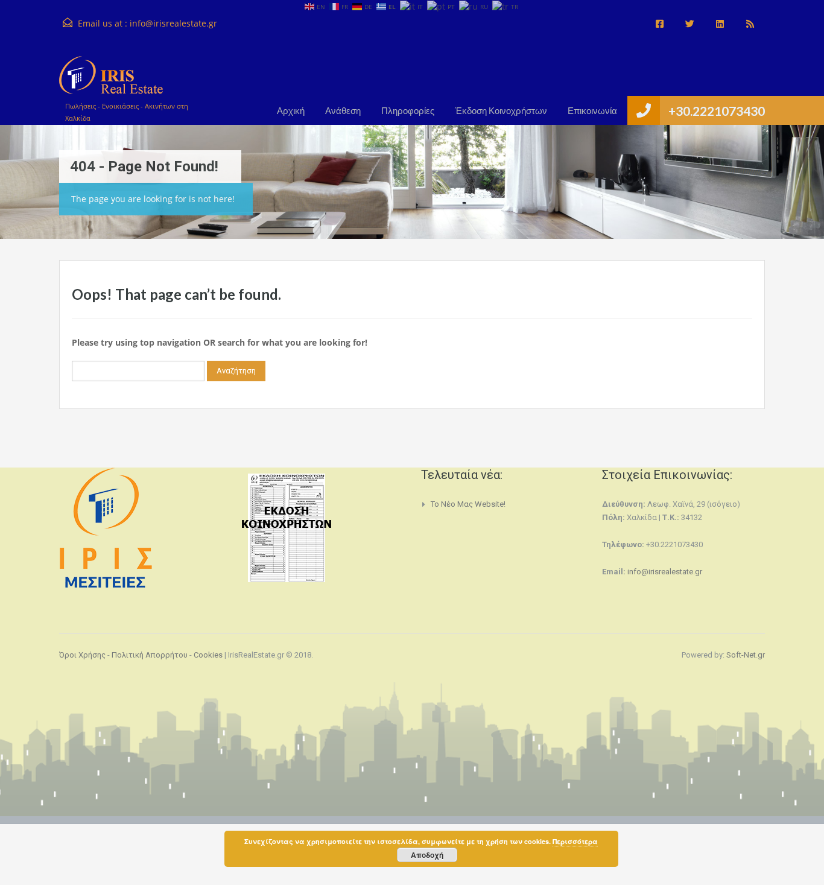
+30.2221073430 (716, 110)
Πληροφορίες (407, 110)
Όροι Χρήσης (82, 654)
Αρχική (291, 110)
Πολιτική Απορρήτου (150, 654)
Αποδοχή (427, 854)
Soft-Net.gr (745, 654)
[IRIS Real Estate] (111, 81)
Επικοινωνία (592, 110)
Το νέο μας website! (468, 504)
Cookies (208, 654)
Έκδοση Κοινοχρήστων (501, 110)
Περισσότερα (575, 841)
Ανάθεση (343, 110)
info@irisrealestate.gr (173, 23)
